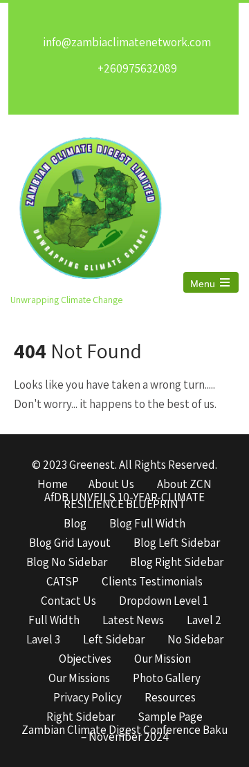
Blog (75, 524)
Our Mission (162, 659)
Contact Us (68, 601)
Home (52, 484)
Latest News (133, 620)
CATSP (62, 582)
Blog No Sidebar (66, 563)
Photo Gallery (167, 678)
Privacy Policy (87, 698)
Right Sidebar (80, 717)
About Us (111, 484)
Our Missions (79, 678)
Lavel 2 (204, 620)
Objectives (85, 659)
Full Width (54, 620)
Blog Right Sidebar (176, 563)
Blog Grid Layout (70, 543)
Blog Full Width (147, 524)
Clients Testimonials (152, 582)
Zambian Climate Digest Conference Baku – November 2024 (124, 730)
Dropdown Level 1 (163, 601)
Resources (170, 698)
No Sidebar (195, 640)
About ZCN (184, 484)
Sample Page (170, 717)
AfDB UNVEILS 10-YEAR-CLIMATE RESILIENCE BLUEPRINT (124, 498)
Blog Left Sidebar (176, 543)
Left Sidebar (114, 640)
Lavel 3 (43, 640)
